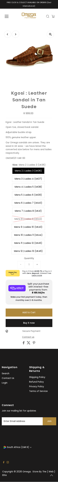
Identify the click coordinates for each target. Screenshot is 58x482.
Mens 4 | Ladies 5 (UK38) (28, 186)
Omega (27, 471)
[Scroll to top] (51, 475)
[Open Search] (47, 16)
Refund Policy (36, 381)
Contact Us (8, 378)
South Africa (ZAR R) (18, 447)
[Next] (15, 34)
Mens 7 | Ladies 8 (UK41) (28, 210)
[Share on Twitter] (29, 343)
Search (5, 373)
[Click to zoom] (50, 34)
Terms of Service (38, 391)
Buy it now (29, 322)
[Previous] (7, 34)
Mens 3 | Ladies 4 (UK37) (28, 178)
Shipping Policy (37, 377)
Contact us (28, 337)
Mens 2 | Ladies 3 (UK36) (28, 170)
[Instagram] (8, 463)
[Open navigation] (9, 16)
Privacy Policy (36, 386)
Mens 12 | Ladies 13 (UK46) (28, 251)
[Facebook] (3, 463)
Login (4, 382)
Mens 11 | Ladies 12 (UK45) (28, 243)
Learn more (37, 275)
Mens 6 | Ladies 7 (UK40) (28, 202)
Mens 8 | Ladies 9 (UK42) (28, 219)
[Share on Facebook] (24, 343)
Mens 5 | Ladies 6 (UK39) (28, 194)
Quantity (29, 258)
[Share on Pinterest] (34, 343)
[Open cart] (53, 16)
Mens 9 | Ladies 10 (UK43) (28, 227)
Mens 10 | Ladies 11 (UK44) (28, 235)
